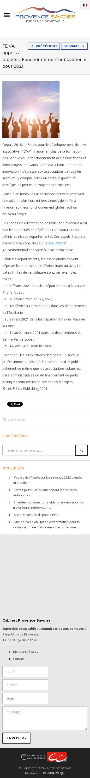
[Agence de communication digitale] (53, 773)
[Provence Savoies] (45, 14)
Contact (18, 659)
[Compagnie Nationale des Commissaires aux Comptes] (33, 757)
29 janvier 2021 (17, 419)
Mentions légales (25, 651)
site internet (57, 243)
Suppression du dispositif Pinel (36, 515)
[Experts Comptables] (57, 757)
